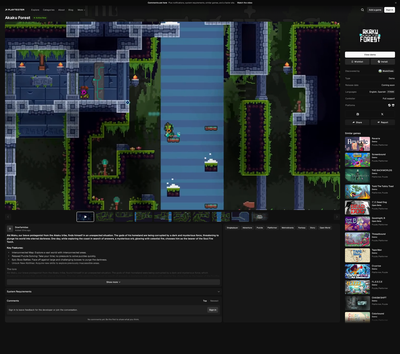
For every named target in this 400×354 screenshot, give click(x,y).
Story (312, 227)
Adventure (247, 227)
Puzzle (260, 227)
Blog (70, 9)
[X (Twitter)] (382, 114)
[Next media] (334, 116)
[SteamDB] (358, 114)
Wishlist (358, 61)
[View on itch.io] (393, 105)
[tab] (85, 217)
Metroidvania (288, 227)
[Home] (15, 10)
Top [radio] (205, 300)
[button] (370, 91)
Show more (112, 282)
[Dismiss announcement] (396, 3)
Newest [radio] (214, 300)
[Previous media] (11, 116)
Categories (49, 9)
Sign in (389, 9)
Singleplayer (232, 227)
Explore (35, 9)
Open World (325, 227)
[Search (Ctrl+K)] (362, 10)
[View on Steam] (389, 105)
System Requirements (19, 291)
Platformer (272, 227)
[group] (211, 300)
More (80, 9)
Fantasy (301, 227)
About (61, 9)
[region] (172, 116)
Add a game (375, 9)
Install (384, 61)
